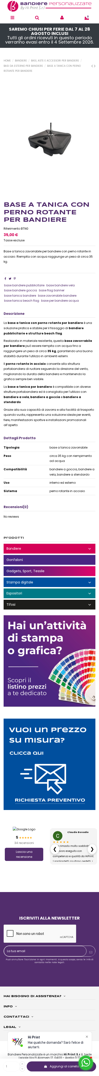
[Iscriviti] (91, 952)
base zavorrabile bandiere (57, 296)
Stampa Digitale (49, 582)
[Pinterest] (15, 279)
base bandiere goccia (20, 290)
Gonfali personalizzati (49, 560)
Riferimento (12, 229)
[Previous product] (92, 66)
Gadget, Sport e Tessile (49, 571)
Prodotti (14, 538)
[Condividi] (5, 279)
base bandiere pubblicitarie (24, 285)
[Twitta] (10, 279)
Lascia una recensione (24, 854)
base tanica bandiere (20, 296)
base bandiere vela (60, 285)
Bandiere (49, 549)
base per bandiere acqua (60, 301)
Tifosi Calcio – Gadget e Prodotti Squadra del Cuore (49, 605)
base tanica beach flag (21, 301)
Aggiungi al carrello (64, 1066)
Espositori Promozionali (49, 593)
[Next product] (94, 66)
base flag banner (51, 290)
